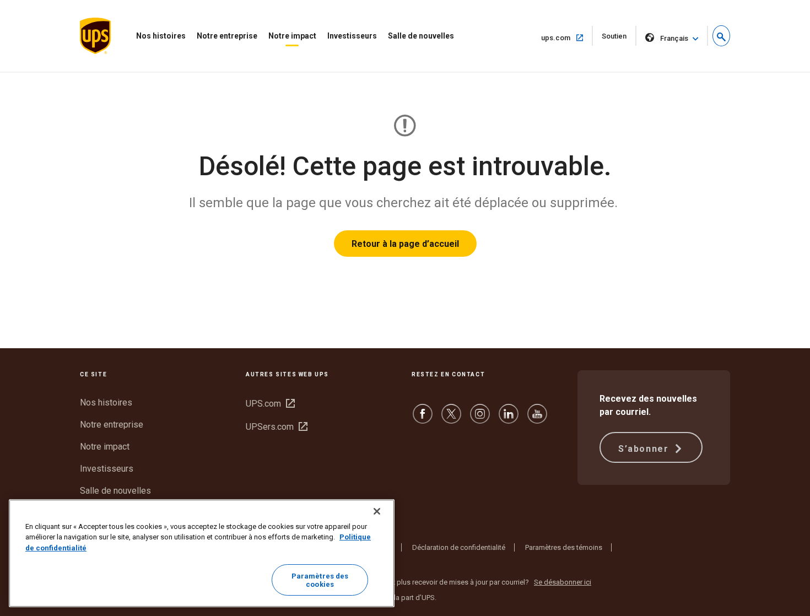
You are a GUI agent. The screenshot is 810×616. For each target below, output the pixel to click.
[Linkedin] (509, 419)
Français (674, 38)
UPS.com (270, 403)
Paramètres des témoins (563, 547)
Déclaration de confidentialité (458, 547)
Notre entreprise (227, 35)
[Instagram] (480, 419)
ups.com (567, 37)
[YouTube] (537, 419)
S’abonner (645, 449)
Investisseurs (352, 35)
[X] (451, 419)
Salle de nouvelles (421, 35)
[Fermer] (377, 511)
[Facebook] (423, 419)
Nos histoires (161, 35)
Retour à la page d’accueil (405, 244)
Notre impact (292, 35)
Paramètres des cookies (320, 580)
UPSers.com (276, 427)
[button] (721, 35)
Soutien (619, 39)
